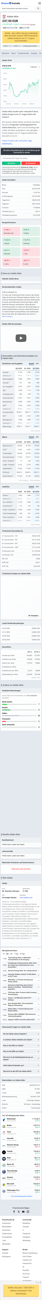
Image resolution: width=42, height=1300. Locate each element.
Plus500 (26, 1270)
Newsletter (6, 1244)
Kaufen (12, 163)
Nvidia (9, 1125)
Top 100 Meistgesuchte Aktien (21, 1196)
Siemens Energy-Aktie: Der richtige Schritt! (22, 971)
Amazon (10, 1177)
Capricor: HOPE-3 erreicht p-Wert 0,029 (21, 1020)
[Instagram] (28, 1211)
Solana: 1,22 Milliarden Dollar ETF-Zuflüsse (20, 999)
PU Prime (26, 1274)
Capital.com (27, 1260)
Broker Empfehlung (30, 1253)
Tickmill (26, 1277)
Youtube (26, 1226)
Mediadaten (6, 1226)
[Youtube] (23, 1211)
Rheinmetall (11, 1119)
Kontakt (5, 1253)
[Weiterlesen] (38, 959)
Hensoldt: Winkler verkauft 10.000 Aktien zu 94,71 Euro (22, 975)
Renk (9, 1158)
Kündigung (6, 1256)
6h (3, 954)
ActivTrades (27, 1256)
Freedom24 (27, 1263)
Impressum (6, 1223)
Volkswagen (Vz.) (13, 1190)
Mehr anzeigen (7, 316)
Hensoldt (10, 1138)
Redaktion (26, 1223)
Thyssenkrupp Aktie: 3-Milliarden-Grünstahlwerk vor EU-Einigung (19, 959)
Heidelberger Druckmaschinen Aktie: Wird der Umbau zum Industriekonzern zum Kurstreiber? (22, 965)
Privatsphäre (7, 1237)
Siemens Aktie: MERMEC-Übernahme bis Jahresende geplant (22, 1015)
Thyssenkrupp (12, 1171)
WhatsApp (26, 1240)
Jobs (4, 1240)
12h (7, 954)
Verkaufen (32, 163)
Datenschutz (7, 1233)
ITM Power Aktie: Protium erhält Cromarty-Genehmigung (22, 993)
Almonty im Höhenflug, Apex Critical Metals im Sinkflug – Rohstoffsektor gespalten (20, 987)
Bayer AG (10, 1164)
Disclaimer (6, 1230)
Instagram (26, 1237)
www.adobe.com (26, 897)
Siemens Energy (13, 1145)
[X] (19, 1211)
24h (11, 954)
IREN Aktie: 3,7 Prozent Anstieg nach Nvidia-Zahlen (20, 981)
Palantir (10, 1151)
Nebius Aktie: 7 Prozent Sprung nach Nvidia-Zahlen (20, 1010)
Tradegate (32, 24)
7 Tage (16, 954)
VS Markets (27, 1280)
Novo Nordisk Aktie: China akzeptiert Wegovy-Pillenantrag (20, 1004)
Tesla (9, 1132)
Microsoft (10, 1184)
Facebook (26, 1233)
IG (23, 1267)
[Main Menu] (39, 3)
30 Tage (22, 954)
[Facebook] (14, 1211)
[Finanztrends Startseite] (10, 4)
